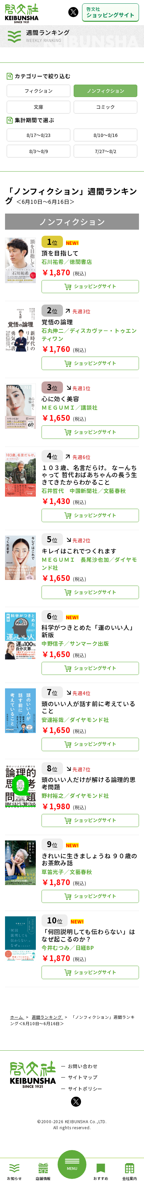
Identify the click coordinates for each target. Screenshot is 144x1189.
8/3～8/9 (38, 151)
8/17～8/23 (38, 135)
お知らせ (14, 1178)
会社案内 (129, 1178)
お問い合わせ (83, 1066)
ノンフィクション (105, 90)
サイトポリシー (85, 1088)
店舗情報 (43, 1178)
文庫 (38, 106)
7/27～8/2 (105, 151)
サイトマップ (83, 1077)
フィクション (38, 90)
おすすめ (100, 1178)
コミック (105, 106)
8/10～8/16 (105, 135)
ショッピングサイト (110, 12)
